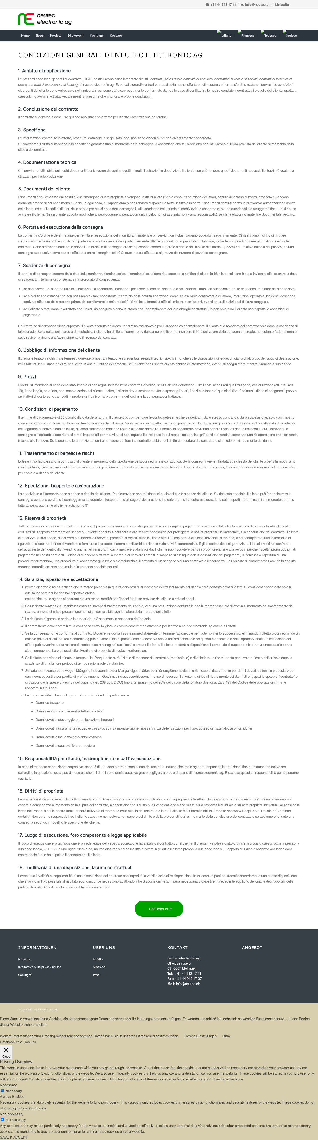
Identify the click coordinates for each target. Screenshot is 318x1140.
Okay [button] (226, 1035)
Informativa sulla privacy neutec (39, 967)
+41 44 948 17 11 (188, 973)
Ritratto (98, 959)
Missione (99, 967)
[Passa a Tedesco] (268, 35)
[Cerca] (211, 35)
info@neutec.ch (188, 983)
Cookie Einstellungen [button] (201, 1035)
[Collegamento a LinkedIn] (295, 4)
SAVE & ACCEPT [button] (13, 1137)
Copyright (24, 974)
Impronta (24, 959)
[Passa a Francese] (245, 35)
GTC (96, 975)
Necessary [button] (8, 1084)
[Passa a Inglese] (289, 35)
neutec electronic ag (45, 1009)
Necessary (14, 1090)
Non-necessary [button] (12, 1113)
